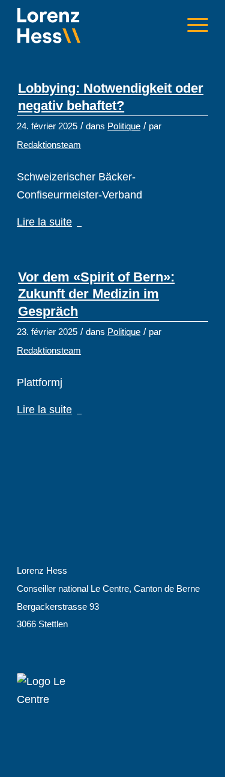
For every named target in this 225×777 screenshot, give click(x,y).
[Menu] (191, 25)
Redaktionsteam (49, 145)
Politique (123, 126)
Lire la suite (44, 222)
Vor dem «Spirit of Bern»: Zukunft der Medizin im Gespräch (96, 294)
